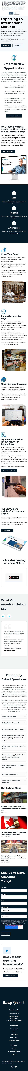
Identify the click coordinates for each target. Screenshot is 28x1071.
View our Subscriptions (14, 115)
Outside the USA (14, 1016)
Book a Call (6, 45)
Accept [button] (11, 13)
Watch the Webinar (8, 151)
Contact (14, 1054)
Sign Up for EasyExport (9, 470)
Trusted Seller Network (14, 1051)
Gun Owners (14, 1018)
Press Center (14, 1034)
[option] (14, 638)
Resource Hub (14, 1028)
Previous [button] (3, 616)
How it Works (18, 45)
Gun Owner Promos (14, 1040)
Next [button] (9, 616)
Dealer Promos (14, 1037)
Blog (14, 1031)
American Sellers (14, 1013)
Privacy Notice (10, 1062)
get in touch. (21, 709)
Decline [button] (16, 13)
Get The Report (7, 530)
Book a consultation (10, 975)
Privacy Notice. (19, 924)
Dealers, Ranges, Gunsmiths (15, 1020)
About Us (14, 1048)
